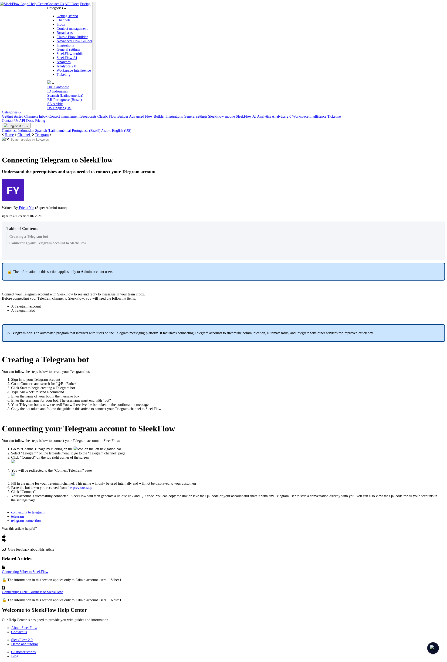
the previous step (79, 488)
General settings (68, 49)
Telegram (42, 135)
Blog (14, 656)
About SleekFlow (24, 628)
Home (9, 135)
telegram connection (26, 521)
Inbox (61, 24)
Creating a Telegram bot (28, 236)
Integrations (65, 45)
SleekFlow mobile (70, 54)
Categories (10, 112)
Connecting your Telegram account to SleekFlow (47, 243)
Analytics (64, 62)
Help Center (38, 4)
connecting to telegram (27, 512)
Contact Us (55, 4)
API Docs (71, 4)
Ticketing (63, 74)
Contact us (19, 632)
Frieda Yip (26, 208)
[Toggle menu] (94, 56)
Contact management (72, 28)
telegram (17, 516)
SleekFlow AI (67, 58)
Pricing (85, 4)
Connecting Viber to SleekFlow (25, 572)
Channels (63, 20)
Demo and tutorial (24, 644)
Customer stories (23, 652)
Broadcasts (65, 33)
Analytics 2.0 (66, 66)
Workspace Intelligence (74, 70)
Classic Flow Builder (72, 37)
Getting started (67, 16)
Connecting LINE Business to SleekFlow (32, 592)
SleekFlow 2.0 (22, 640)
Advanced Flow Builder (74, 41)
